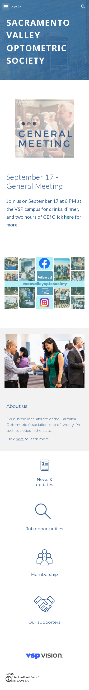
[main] (45, 40)
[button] (5, 6)
